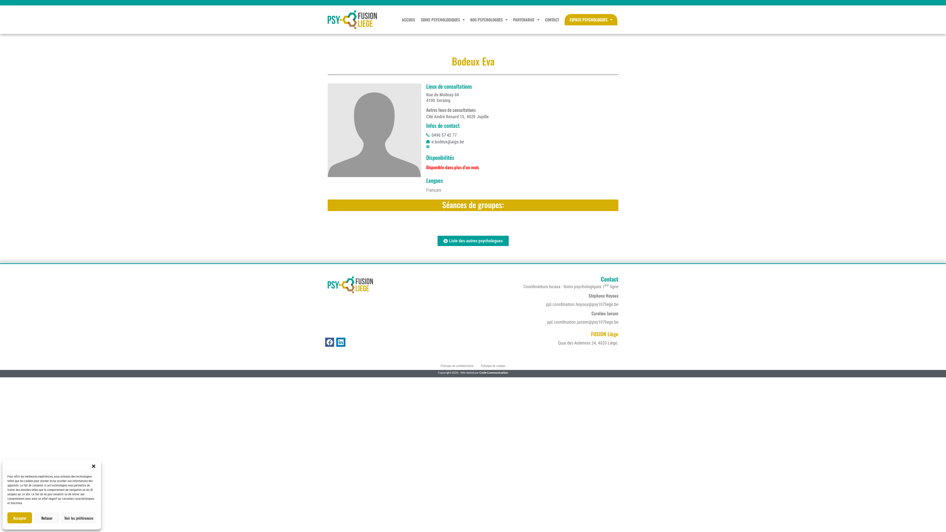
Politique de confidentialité (457, 366)
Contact (552, 20)
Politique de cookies (493, 366)
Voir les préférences (78, 518)
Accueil (408, 20)
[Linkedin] (340, 342)
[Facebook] (329, 342)
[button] (93, 466)
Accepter (19, 518)
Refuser (46, 518)
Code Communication (493, 372)
